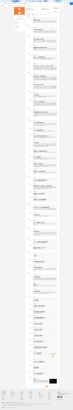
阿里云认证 (31, 398)
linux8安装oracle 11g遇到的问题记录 (38, 101)
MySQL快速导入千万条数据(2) (38, 329)
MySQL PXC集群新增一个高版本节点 (39, 222)
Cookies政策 (7, 402)
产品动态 (21, 395)
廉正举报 (11, 402)
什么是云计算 (3, 393)
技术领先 (3, 395)
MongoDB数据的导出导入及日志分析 (39, 261)
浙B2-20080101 (19, 405)
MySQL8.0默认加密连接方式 (37, 267)
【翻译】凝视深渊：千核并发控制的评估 (39, 76)
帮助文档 (31, 394)
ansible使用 (35, 255)
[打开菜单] (1, 3)
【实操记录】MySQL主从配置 (38, 163)
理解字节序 (35, 284)
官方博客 (19, 5)
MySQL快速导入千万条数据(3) (38, 323)
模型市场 (12, 395)
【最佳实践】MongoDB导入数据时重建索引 (40, 199)
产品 (9, 3)
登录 (71, 3)
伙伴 (20, 3)
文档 (63, 3)
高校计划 (40, 395)
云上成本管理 (22, 399)
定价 (16, 3)
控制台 (66, 3)
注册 (68, 3)
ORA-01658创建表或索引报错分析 (38, 122)
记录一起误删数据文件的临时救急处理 (39, 311)
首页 (6, 5)
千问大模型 (12, 394)
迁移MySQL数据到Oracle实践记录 (38, 39)
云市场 (18, 3)
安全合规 (3, 398)
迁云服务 (49, 395)
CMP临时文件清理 (36, 231)
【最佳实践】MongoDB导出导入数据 (39, 193)
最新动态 (33, 14)
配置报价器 (21, 398)
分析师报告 (3, 399)
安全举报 (14, 402)
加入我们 (21, 402)
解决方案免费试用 (41, 394)
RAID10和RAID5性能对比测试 (38, 29)
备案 (64, 3)
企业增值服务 (49, 394)
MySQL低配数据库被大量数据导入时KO (39, 317)
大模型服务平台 (13, 393)
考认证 (21, 5)
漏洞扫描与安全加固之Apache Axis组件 (39, 247)
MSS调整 (34, 379)
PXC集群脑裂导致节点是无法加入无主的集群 (40, 347)
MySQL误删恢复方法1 (36, 291)
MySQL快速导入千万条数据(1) (38, 335)
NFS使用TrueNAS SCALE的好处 (38, 84)
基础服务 (49, 393)
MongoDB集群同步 (36, 142)
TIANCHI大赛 (24, 5)
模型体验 (9, 5)
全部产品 (21, 393)
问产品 (14, 5)
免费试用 (21, 394)
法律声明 (3, 402)
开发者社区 (2, 5)
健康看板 (49, 398)
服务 (22, 3)
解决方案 (12, 3)
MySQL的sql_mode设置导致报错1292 (39, 361)
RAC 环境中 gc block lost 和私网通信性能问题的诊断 (41, 207)
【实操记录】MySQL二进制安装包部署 (39, 171)
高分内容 (29, 14)
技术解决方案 (31, 393)
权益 (14, 3)
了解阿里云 (25, 3)
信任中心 (49, 399)
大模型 (8, 3)
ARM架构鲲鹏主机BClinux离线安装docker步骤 (40, 112)
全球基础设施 (3, 394)
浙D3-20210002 (30, 405)
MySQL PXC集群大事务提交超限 (38, 373)
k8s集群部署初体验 (36, 367)
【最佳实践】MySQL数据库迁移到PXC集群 (40, 151)
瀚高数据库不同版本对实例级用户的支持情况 (40, 47)
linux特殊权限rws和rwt (36, 214)
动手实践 (16, 5)
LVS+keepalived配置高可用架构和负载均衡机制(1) (40, 241)
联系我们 (18, 402)
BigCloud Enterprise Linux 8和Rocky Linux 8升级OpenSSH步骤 (43, 65)
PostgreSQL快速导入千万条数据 (38, 341)
